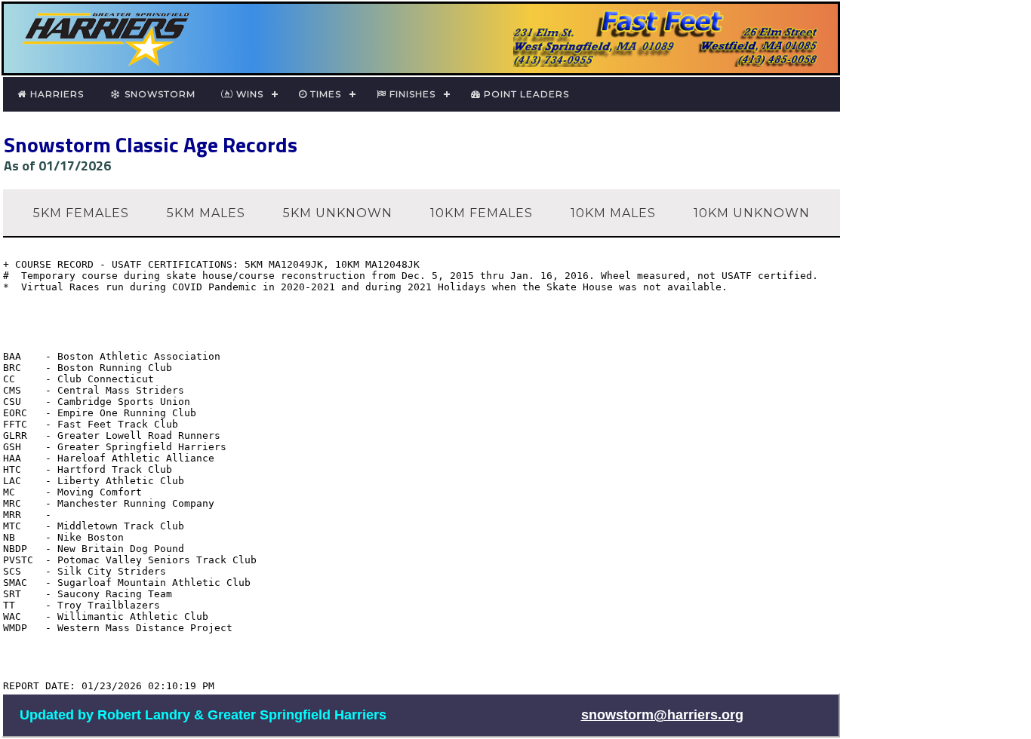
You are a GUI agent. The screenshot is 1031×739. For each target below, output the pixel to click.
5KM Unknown (337, 213)
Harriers (55, 94)
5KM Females (81, 213)
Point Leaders (525, 94)
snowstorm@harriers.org (662, 714)
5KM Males (206, 213)
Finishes (410, 94)
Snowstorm (158, 94)
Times (324, 94)
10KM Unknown (752, 213)
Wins (248, 94)
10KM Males (613, 213)
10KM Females (481, 213)
